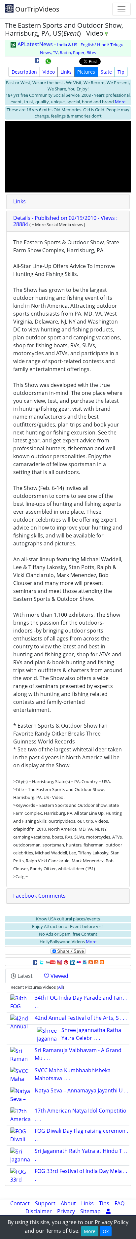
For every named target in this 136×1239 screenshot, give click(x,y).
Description (24, 72)
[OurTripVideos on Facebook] (35, 961)
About (68, 1203)
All (60, 987)
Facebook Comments (39, 895)
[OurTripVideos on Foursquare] (84, 961)
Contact (20, 1203)
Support (45, 1203)
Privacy (66, 1211)
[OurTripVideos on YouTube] (51, 961)
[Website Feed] (90, 961)
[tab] (68, 201)
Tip (121, 72)
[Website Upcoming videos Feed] (96, 961)
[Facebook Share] (37, 62)
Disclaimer (38, 1211)
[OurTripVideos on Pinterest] (66, 961)
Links (66, 72)
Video (49, 72)
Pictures (86, 72)
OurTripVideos (36, 9)
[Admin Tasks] (108, 1211)
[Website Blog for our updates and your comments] (102, 961)
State (106, 72)
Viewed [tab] (58, 976)
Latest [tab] (24, 976)
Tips (104, 1203)
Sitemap (90, 1211)
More (120, 102)
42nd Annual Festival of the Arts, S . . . (81, 1017)
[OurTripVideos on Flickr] (79, 961)
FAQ (119, 1203)
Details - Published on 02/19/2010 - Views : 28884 (65, 221)
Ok (106, 1231)
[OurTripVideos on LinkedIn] (72, 961)
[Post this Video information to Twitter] (41, 961)
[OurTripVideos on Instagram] (59, 961)
